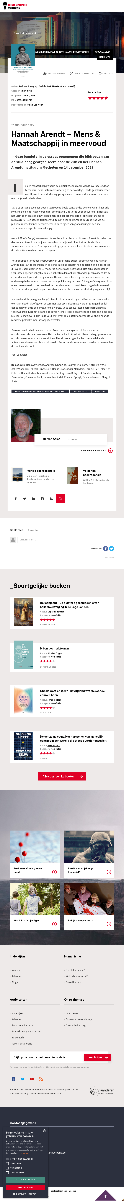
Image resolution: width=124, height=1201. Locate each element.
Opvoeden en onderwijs (79, 1019)
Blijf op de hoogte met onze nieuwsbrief (58, 1057)
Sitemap (73, 1191)
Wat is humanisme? (77, 976)
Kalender (16, 976)
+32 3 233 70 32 (30, 1140)
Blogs (14, 982)
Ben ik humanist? (75, 970)
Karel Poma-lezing (21, 1044)
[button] (25, 1193)
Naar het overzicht (25, 33)
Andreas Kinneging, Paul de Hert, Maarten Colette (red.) (47, 86)
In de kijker (17, 1013)
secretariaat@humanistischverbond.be (43, 1153)
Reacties (108, 73)
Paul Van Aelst (36, 104)
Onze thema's (73, 982)
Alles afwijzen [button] (26, 1187)
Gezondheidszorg (76, 1025)
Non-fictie (27, 91)
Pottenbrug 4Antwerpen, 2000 (31, 1167)
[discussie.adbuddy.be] (62, 543)
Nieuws (15, 970)
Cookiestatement (59, 1191)
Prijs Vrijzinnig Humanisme (26, 1031)
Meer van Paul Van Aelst (94, 450)
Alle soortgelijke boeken (59, 776)
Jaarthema (72, 1013)
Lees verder (23, 1153)
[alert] (25, 1162)
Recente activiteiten (22, 1025)
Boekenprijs (17, 1038)
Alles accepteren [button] (25, 1179)
